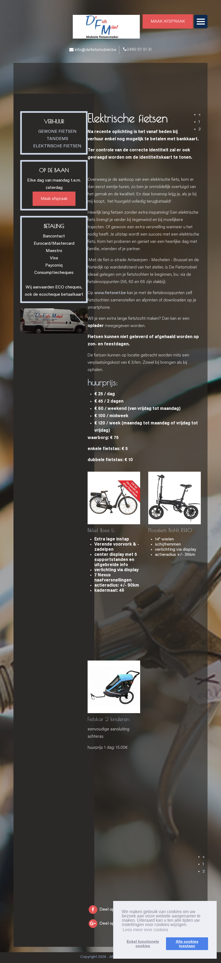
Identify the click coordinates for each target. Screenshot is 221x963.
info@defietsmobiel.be (95, 50)
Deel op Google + (115, 923)
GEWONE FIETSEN (57, 132)
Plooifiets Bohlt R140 (170, 530)
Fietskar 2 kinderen (108, 719)
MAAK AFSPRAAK (168, 21)
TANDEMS (57, 139)
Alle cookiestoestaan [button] (187, 943)
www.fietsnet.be (110, 293)
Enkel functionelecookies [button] (143, 943)
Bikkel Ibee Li (101, 530)
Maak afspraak (54, 199)
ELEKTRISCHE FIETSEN (57, 146)
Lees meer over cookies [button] (145, 929)
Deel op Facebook (116, 909)
